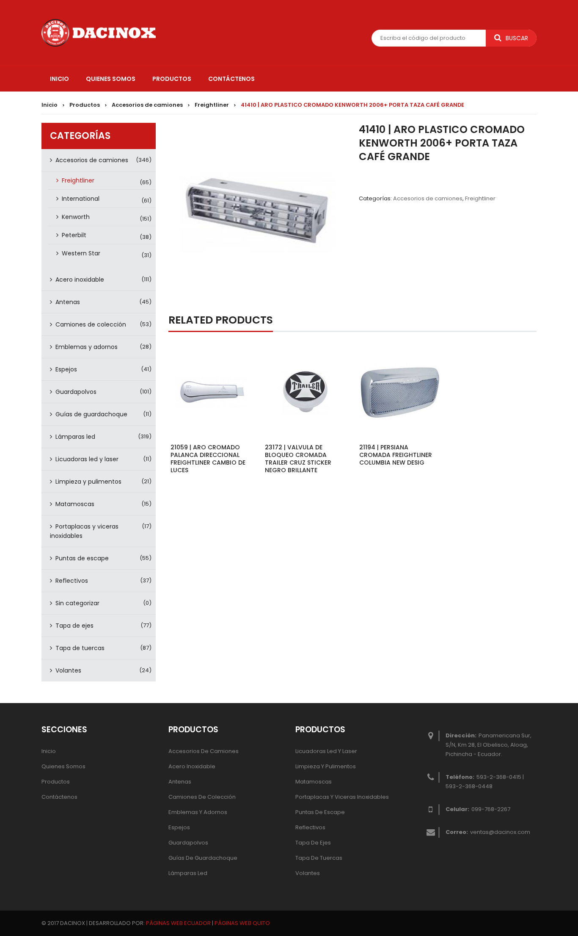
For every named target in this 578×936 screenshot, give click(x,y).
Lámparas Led (187, 873)
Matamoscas (74, 504)
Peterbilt (74, 235)
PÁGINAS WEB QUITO (242, 923)
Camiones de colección (90, 324)
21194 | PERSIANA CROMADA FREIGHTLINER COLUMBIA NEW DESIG (395, 454)
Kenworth (76, 217)
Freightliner (212, 105)
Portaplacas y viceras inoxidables (84, 531)
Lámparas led (75, 436)
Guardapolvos (75, 392)
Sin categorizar (77, 603)
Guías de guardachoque (91, 414)
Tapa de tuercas (80, 648)
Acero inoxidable (79, 279)
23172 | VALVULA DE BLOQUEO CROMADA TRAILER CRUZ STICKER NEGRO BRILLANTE (298, 458)
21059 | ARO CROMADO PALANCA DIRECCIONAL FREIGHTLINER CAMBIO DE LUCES (208, 458)
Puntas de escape (82, 558)
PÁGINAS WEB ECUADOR (178, 923)
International (80, 198)
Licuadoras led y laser (86, 459)
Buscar (517, 38)
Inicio (49, 105)
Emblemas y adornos (86, 347)
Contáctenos (59, 797)
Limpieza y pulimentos (88, 481)
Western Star (81, 253)
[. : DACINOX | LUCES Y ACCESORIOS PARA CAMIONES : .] (98, 32)
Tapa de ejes (74, 625)
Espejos (66, 369)
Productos (84, 105)
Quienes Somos (63, 766)
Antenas (67, 302)
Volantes (68, 670)
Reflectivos (71, 580)
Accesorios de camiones (147, 105)
